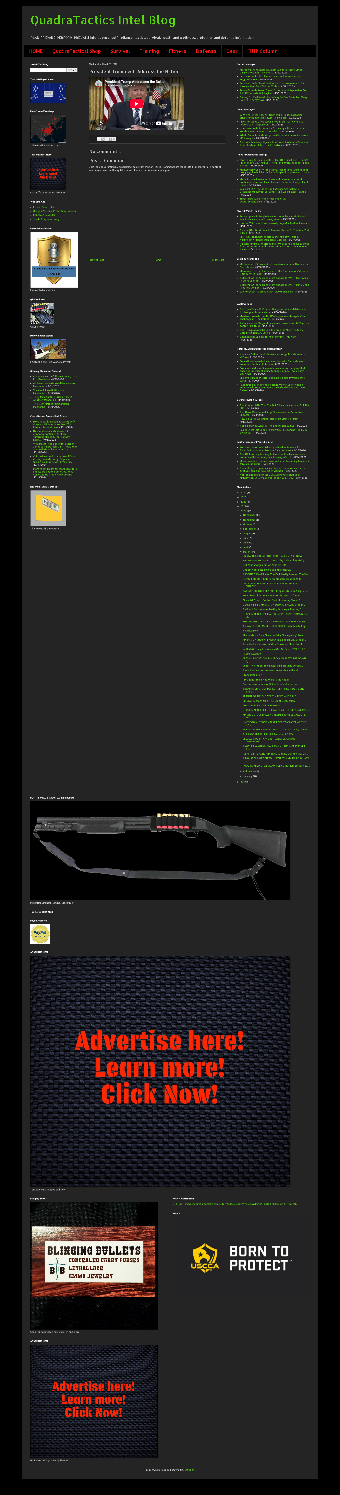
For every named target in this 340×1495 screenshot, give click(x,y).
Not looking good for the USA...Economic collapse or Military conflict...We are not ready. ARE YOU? (270, 476)
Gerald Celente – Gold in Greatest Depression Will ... (273, 579)
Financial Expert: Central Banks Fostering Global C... (272, 600)
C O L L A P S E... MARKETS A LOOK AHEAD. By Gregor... (274, 604)
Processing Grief (252, 674)
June (246, 542)
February (248, 771)
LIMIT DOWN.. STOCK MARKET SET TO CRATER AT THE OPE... (274, 723)
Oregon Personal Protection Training (54, 211)
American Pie (250, 630)
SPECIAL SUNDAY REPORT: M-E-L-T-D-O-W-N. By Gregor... (276, 729)
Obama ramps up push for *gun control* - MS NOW (268, 336)
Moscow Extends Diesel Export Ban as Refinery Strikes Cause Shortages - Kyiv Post (272, 71)
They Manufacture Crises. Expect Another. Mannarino (52, 398)
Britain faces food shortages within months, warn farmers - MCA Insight (274, 137)
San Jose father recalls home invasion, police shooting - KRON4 (272, 356)
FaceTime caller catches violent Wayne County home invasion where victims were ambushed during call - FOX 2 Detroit (273, 387)
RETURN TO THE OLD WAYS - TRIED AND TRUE (269, 696)
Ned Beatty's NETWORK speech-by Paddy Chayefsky (273, 560)
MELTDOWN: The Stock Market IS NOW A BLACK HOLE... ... (276, 621)
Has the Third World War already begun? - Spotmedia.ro (272, 223)
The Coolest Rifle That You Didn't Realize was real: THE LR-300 (274, 407)
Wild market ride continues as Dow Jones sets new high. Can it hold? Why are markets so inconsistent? (55, 446)
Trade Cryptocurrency (46, 219)
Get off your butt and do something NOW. (267, 569)
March (247, 551)
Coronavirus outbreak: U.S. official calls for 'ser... (271, 684)
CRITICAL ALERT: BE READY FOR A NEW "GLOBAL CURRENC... (270, 585)
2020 (243, 511)
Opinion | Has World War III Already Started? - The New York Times (275, 231)
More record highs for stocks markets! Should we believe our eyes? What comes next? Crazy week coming (55, 471)
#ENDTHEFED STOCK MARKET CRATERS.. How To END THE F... (274, 690)
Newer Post (97, 259)
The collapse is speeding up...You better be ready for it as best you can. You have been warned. (273, 469)
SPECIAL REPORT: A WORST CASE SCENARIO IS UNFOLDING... (269, 740)
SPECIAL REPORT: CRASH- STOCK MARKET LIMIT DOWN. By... (274, 660)
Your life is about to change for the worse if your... (272, 595)
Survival (120, 51)
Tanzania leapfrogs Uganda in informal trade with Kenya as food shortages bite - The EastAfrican (274, 144)
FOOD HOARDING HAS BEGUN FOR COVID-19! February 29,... (276, 765)
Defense (206, 51)
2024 (243, 492)
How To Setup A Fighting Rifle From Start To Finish (269, 418)
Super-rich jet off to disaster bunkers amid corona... (273, 665)
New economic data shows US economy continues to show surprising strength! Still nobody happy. (51, 435)
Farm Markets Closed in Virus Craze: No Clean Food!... (273, 644)
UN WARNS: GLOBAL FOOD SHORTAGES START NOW (272, 555)
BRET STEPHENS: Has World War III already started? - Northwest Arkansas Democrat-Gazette (270, 238)
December (249, 515)
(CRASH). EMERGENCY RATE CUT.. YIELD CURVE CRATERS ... (276, 753)
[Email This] (99, 139)
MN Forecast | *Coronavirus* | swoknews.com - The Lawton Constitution (274, 265)
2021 (243, 506)
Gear (232, 51)
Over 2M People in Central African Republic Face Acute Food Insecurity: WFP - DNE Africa (272, 130)
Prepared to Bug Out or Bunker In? (262, 705)
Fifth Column (262, 51)
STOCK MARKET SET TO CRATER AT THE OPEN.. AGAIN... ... (276, 709)
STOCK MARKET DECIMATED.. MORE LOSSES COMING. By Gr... (275, 615)
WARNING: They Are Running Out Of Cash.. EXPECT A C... (275, 649)
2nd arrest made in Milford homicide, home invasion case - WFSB (273, 379)
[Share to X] (106, 139)
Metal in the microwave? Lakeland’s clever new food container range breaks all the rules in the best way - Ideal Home (274, 182)
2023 (243, 497)
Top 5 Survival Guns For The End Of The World (267, 425)
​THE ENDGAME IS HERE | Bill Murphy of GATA (268, 734)
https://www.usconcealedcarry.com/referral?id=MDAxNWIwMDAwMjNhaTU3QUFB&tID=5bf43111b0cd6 (236, 1203)
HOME (36, 51)
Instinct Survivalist (44, 207)
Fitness (177, 51)
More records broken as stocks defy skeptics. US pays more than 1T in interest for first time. (54, 424)
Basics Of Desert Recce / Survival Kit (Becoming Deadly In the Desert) (273, 431)
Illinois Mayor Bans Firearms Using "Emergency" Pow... (274, 635)
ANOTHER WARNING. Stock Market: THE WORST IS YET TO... (274, 747)
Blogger (189, 1469)
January (248, 776)
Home (158, 259)
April (246, 547)
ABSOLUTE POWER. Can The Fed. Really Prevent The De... (276, 574)
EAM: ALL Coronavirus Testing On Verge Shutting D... (273, 609)
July (246, 538)
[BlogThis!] (103, 139)
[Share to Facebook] (110, 139)
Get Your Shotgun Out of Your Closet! (264, 565)
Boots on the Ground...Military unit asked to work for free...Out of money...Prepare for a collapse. (270, 449)
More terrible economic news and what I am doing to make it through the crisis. (275, 462)
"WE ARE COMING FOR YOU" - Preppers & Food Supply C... (275, 591)
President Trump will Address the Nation (266, 679)
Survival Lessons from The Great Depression (269, 700)
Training (149, 51)
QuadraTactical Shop (77, 51)
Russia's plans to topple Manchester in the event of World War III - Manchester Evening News (273, 218)
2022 (243, 501)
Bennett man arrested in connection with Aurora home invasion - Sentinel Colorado (271, 363)
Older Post (218, 259)
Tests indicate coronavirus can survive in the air (271, 670)
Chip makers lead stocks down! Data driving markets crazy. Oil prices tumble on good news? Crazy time (54, 459)
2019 (243, 781)
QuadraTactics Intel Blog (103, 19)
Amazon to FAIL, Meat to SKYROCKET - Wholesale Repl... (275, 626)
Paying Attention (252, 653)
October (248, 524)
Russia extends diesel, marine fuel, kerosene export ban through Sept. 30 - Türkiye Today (272, 85)
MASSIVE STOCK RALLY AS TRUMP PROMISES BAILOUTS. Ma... (274, 716)
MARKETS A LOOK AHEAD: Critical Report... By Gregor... (274, 639)
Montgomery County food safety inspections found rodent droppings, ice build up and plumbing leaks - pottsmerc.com (274, 171)
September (250, 528)
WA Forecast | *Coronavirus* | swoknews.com (266, 291)
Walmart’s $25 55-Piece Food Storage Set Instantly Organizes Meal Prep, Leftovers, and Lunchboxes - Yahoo (273, 190)
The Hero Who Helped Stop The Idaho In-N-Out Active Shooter (271, 413)
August (247, 533)
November (249, 519)
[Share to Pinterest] (114, 139)
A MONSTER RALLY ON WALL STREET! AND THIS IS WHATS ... (276, 759)
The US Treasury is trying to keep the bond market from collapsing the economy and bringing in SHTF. (272, 456)
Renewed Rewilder (44, 215)
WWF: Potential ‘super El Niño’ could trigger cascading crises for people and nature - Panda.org (271, 116)
